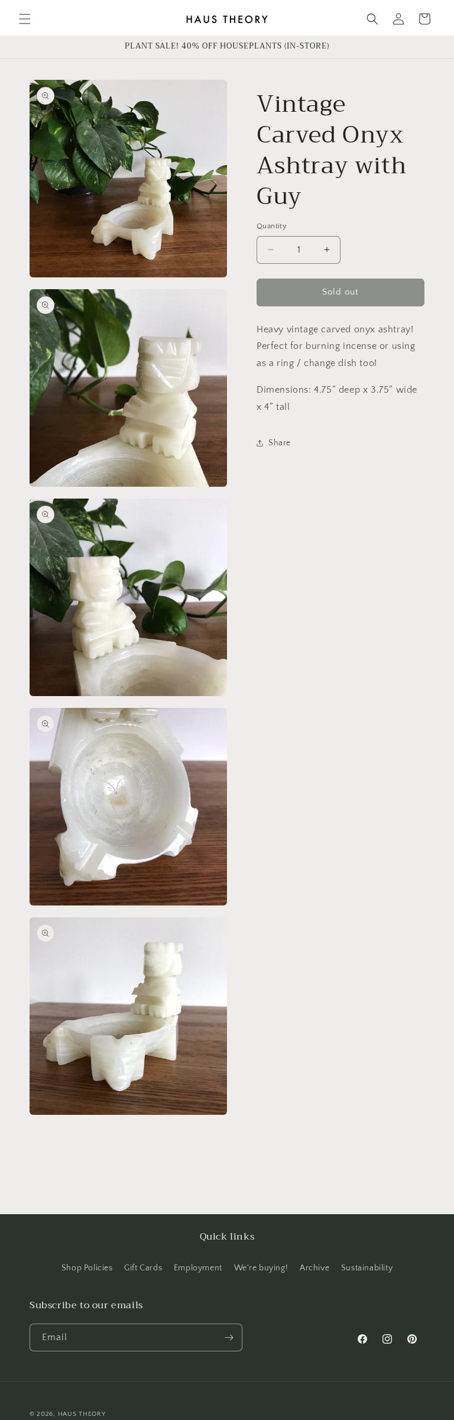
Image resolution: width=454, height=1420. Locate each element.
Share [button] (279, 443)
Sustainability (367, 1268)
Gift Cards (143, 1268)
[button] (25, 19)
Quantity (272, 226)
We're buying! (261, 1268)
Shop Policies (87, 1268)
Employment (198, 1268)
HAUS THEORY (82, 1414)
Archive (314, 1268)
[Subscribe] (229, 1337)
